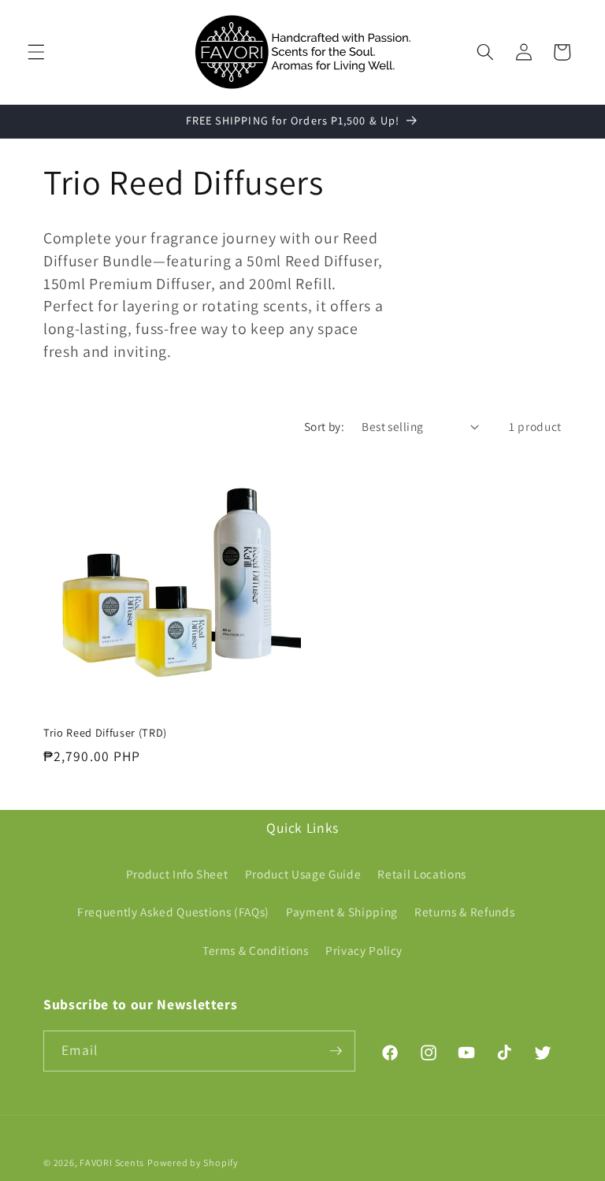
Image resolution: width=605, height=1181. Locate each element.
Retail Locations (421, 874)
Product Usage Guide (303, 874)
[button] (36, 52)
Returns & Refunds (464, 911)
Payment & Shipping (342, 911)
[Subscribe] (335, 1051)
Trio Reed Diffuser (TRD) (105, 733)
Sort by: (324, 426)
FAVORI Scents (112, 1162)
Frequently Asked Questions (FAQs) (173, 911)
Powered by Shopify (193, 1162)
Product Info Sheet (177, 874)
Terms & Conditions (255, 950)
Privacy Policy (364, 950)
